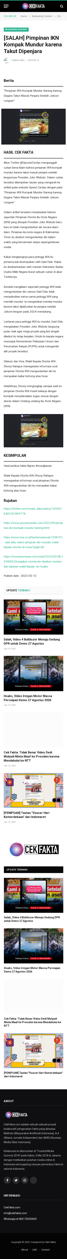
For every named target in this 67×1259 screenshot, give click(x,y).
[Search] (61, 6)
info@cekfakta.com (15, 1213)
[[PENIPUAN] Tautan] (33, 790)
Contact (45, 1249)
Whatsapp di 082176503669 (20, 1218)
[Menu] (6, 6)
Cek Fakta (50, 1242)
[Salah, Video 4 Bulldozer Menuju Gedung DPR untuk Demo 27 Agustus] (33, 617)
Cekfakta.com (12, 1207)
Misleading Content (16, 29)
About (24, 1249)
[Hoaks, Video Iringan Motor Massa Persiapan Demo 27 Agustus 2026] (33, 673)
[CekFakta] (33, 6)
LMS (34, 1249)
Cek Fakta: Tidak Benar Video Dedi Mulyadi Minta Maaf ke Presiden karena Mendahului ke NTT (31, 756)
